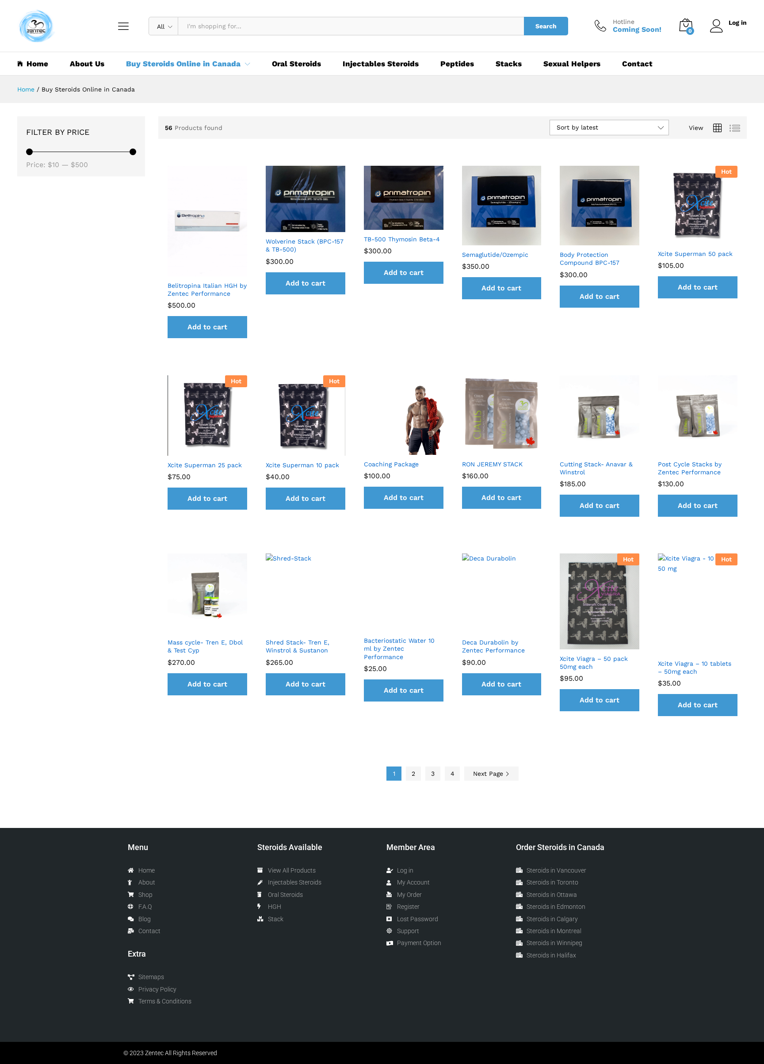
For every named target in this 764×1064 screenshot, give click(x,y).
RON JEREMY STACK (492, 464)
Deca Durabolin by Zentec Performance (493, 646)
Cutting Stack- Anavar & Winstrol (596, 468)
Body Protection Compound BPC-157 (589, 258)
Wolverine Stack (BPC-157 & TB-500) (305, 245)
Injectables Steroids (381, 64)
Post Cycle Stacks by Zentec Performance (690, 468)
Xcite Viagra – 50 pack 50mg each (594, 662)
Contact (637, 64)
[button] (207, 327)
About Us (87, 64)
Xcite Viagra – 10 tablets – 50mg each (694, 667)
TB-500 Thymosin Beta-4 (402, 239)
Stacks (509, 64)
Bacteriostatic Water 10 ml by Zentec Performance (399, 648)
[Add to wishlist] (207, 270)
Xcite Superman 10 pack (302, 465)
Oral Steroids (296, 64)
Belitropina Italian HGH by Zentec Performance (207, 289)
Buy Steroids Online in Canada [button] (183, 64)
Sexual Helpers (571, 64)
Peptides (457, 64)
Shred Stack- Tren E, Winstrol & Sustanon (297, 646)
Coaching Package (391, 464)
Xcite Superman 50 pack (695, 253)
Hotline (623, 21)
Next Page (489, 773)
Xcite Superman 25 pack (205, 465)
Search (546, 26)
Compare (227, 270)
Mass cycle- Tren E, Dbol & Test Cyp (205, 646)
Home (37, 64)
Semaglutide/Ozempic (495, 254)
